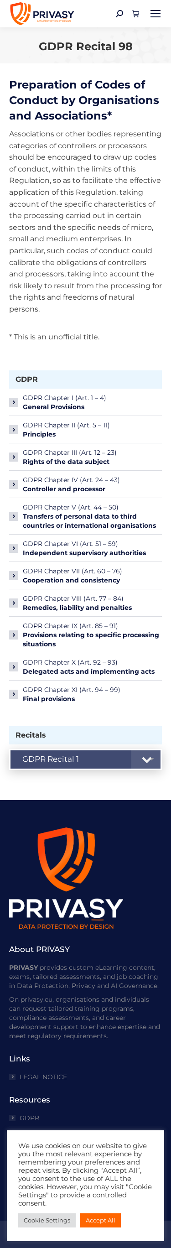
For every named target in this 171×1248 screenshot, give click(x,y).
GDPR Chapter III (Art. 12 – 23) (70, 457)
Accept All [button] (100, 1220)
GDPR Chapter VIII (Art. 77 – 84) (77, 603)
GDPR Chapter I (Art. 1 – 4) (64, 402)
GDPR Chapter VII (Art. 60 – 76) (72, 575)
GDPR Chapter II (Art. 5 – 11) (66, 429)
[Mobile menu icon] (155, 13)
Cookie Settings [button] (47, 1220)
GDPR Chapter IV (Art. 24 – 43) (71, 484)
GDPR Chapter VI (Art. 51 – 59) (84, 548)
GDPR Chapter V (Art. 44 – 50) (89, 516)
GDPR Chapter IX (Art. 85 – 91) (91, 635)
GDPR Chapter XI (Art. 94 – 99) (71, 694)
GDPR (29, 1118)
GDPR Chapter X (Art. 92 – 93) (89, 667)
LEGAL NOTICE (43, 1077)
